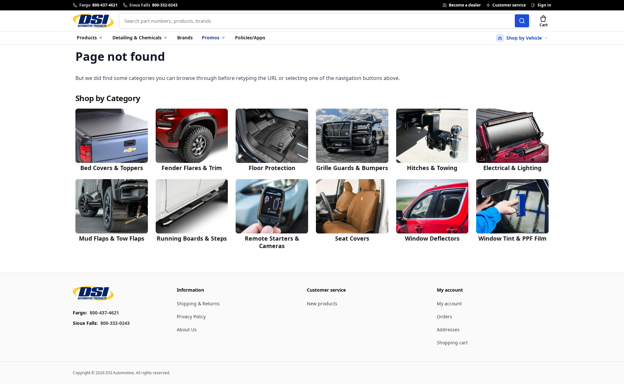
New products (322, 303)
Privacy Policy (191, 316)
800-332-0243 (115, 323)
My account (449, 303)
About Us (187, 329)
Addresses (448, 329)
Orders (444, 316)
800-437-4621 (104, 313)
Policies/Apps (250, 37)
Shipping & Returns (198, 303)
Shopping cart (452, 342)
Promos (210, 37)
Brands (185, 37)
